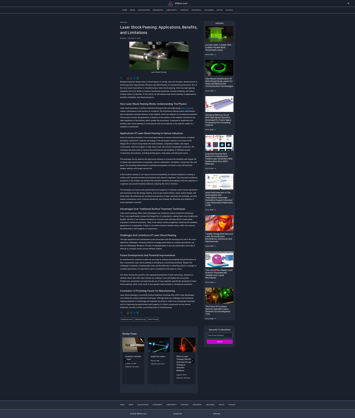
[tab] (155, 385)
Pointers (184, 10)
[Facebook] (121, 78)
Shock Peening (153, 319)
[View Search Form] (351, 3)
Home (124, 10)
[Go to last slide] (125, 361)
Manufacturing (140, 319)
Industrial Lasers (127, 319)
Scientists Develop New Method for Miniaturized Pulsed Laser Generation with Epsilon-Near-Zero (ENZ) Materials (219, 159)
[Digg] (134, 78)
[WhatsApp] (137, 78)
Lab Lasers (209, 10)
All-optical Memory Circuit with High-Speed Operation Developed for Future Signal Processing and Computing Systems (218, 120)
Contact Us (177, 414)
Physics (229, 10)
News (132, 10)
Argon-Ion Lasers (158, 356)
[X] (124, 78)
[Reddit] (128, 78)
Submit (219, 342)
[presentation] (133, 344)
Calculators (144, 10)
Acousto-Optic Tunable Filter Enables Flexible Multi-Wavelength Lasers (218, 47)
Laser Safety (171, 10)
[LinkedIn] (131, 78)
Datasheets (158, 10)
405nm (124, 38)
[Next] (192, 361)
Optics (220, 10)
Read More (210, 54)
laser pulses (186, 108)
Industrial (196, 10)
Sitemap (216, 414)
